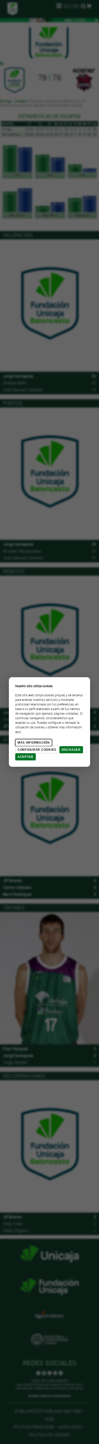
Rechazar (71, 750)
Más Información (34, 742)
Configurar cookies (37, 750)
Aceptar (26, 757)
